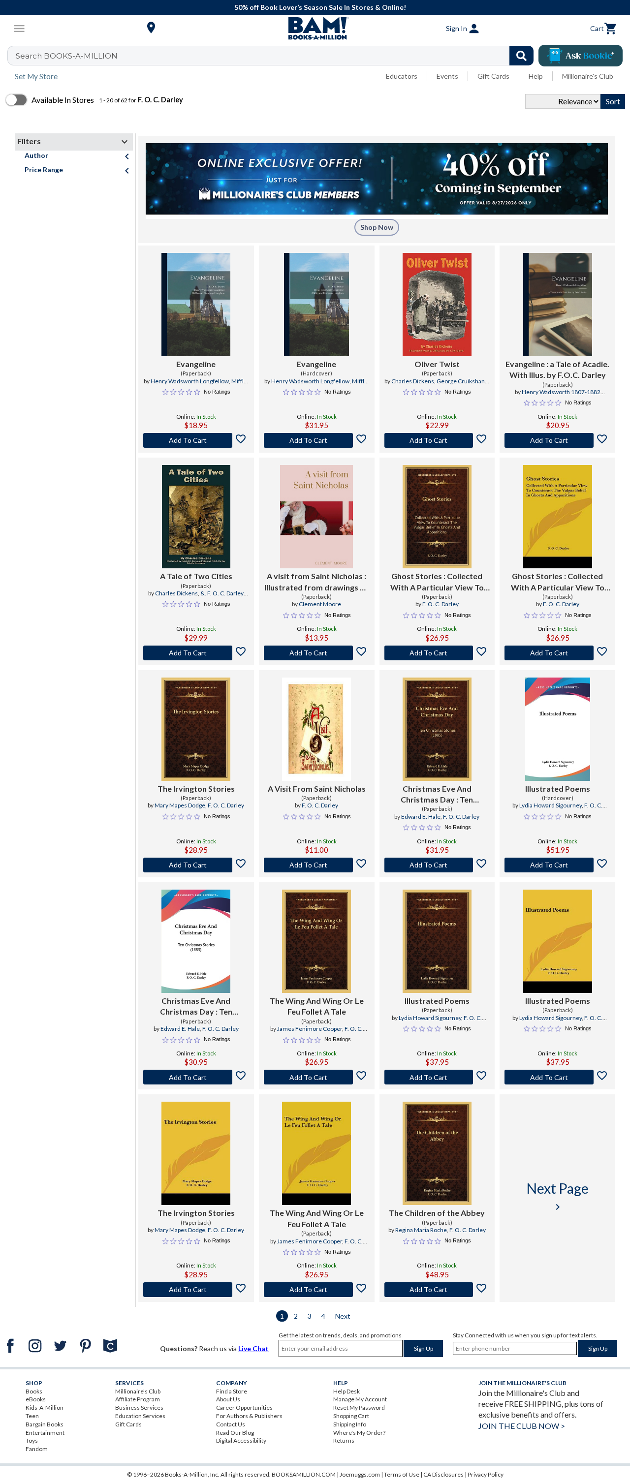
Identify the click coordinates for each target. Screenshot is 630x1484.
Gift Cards (493, 76)
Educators (401, 76)
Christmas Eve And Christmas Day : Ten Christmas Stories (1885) (437, 794)
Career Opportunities (244, 1407)
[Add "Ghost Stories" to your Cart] (437, 653)
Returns (343, 1440)
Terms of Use (401, 1474)
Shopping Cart (351, 1416)
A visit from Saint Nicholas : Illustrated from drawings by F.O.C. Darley (316, 582)
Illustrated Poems (557, 788)
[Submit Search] (521, 55)
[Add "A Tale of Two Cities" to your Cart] (196, 653)
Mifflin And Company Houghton (196, 385)
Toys (32, 1440)
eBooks (36, 1399)
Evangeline (196, 364)
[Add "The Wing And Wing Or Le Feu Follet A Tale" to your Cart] (317, 1077)
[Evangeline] (196, 304)
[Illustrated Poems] (558, 729)
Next (342, 1316)
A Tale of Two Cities (196, 576)
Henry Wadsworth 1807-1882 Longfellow (561, 396)
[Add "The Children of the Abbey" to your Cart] (437, 1289)
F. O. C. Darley (440, 604)
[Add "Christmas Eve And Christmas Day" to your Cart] (437, 865)
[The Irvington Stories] (196, 729)
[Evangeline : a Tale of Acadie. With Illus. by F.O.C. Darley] (558, 304)
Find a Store (231, 1391)
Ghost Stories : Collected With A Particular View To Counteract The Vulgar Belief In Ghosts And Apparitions (437, 582)
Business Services (139, 1407)
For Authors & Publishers (249, 1416)
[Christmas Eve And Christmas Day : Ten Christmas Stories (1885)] (437, 729)
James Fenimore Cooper (309, 1028)
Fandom (37, 1449)
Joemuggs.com (360, 1474)
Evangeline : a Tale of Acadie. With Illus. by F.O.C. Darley (557, 369)
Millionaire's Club (587, 76)
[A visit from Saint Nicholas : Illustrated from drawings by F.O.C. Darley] (316, 517)
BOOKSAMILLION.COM (304, 1474)
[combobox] (277, 55)
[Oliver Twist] (437, 304)
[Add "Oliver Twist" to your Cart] (437, 440)
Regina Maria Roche (421, 1230)
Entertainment (45, 1432)
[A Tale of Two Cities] (196, 517)
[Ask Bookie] (580, 55)
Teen (32, 1416)
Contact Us (230, 1424)
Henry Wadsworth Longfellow (190, 381)
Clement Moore (320, 604)
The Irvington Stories (196, 788)
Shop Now (376, 227)
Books (34, 1391)
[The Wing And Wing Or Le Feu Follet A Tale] (316, 941)
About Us (228, 1399)
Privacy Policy (486, 1474)
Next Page (558, 1196)
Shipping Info (349, 1424)
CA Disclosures (443, 1474)
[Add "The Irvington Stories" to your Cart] (196, 865)
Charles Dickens (412, 381)
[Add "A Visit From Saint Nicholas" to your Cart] (317, 865)
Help (536, 76)
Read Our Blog (235, 1432)
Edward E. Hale (421, 816)
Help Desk (346, 1391)
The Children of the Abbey (437, 1212)
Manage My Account (360, 1399)
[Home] (315, 28)
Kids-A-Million (44, 1407)
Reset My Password (359, 1407)
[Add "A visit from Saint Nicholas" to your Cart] (317, 653)
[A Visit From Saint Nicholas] (316, 729)
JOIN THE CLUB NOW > (521, 1425)
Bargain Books (44, 1424)
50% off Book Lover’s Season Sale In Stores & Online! (320, 7)
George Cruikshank (462, 381)
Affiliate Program (137, 1399)
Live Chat (253, 1348)
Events (447, 76)
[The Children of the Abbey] (437, 1153)
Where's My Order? (359, 1432)
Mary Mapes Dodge (180, 805)
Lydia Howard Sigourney (550, 805)
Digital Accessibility (241, 1440)
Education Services (140, 1416)
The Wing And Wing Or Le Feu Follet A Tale (317, 1006)
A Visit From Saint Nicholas (317, 788)
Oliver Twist (437, 364)
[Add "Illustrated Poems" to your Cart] (557, 865)
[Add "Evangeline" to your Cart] (196, 440)
